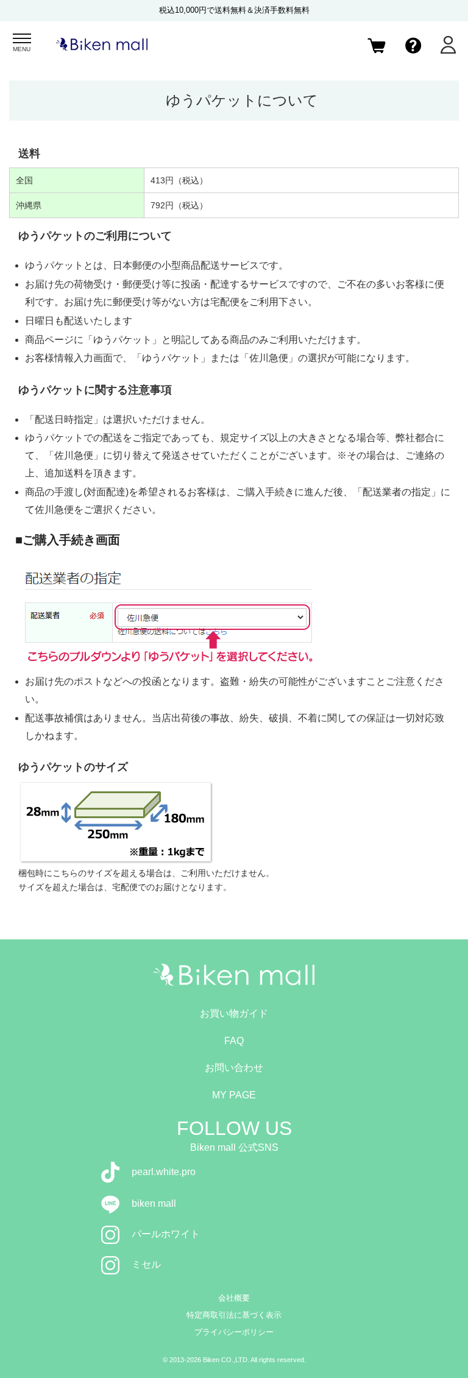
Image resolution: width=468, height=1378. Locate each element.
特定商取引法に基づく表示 (234, 1315)
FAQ (234, 1041)
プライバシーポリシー (234, 1332)
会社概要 (234, 1297)
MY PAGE (234, 1095)
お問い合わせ (234, 1067)
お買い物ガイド (234, 1013)
